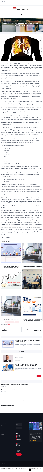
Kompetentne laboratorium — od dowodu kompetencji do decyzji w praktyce (14, 384)
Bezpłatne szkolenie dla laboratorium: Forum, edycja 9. (11, 394)
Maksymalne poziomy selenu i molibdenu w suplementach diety (33, 330)
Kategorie (2, 434)
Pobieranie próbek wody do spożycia (7, 405)
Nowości (18, 433)
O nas (2, 425)
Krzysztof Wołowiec (21, 357)
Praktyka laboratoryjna (18, 436)
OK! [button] (30, 470)
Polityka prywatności (4, 427)
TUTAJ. (17, 451)
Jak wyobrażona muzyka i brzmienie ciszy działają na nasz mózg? (11, 330)
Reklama (2, 429)
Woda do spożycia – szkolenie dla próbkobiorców (10, 389)
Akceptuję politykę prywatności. (18, 444)
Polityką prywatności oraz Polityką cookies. (20, 470)
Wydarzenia (19, 437)
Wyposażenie (19, 439)
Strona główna (3, 423)
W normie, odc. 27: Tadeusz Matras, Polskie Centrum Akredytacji (12, 400)
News (9, 324)
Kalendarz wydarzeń (4, 432)
